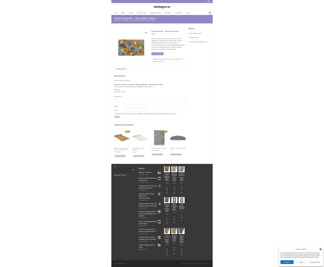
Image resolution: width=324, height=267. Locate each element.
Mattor (123, 13)
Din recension (118, 96)
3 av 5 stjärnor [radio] (120, 92)
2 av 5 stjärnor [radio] (117, 92)
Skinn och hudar (141, 13)
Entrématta (171, 59)
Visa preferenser (315, 262)
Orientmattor (178, 13)
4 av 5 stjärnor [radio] (122, 92)
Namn (116, 106)
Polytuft (180, 59)
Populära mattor (194, 37)
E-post (116, 110)
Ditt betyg (117, 89)
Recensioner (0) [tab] (121, 69)
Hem (116, 13)
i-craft (198, 263)
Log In (187, 13)
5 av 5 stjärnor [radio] (125, 92)
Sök (115, 166)
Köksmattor (168, 13)
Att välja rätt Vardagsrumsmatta (198, 42)
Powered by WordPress (187, 263)
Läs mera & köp (157, 53)
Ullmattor (131, 13)
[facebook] (208, 2)
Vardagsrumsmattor (155, 13)
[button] (320, 249)
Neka (301, 262)
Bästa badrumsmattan (196, 33)
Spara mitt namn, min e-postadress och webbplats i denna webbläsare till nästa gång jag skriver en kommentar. (146, 113)
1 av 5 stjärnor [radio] (115, 92)
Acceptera (287, 262)
